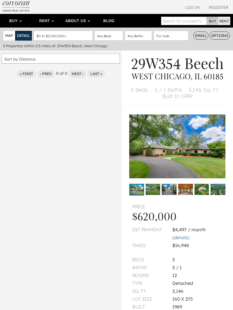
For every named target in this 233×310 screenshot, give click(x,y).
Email (201, 35)
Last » (96, 73)
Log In (192, 7)
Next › (77, 73)
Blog (108, 20)
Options (219, 35)
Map (9, 35)
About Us (76, 20)
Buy (14, 20)
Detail (23, 35)
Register (218, 7)
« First (26, 73)
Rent (45, 20)
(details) (180, 237)
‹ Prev (46, 73)
